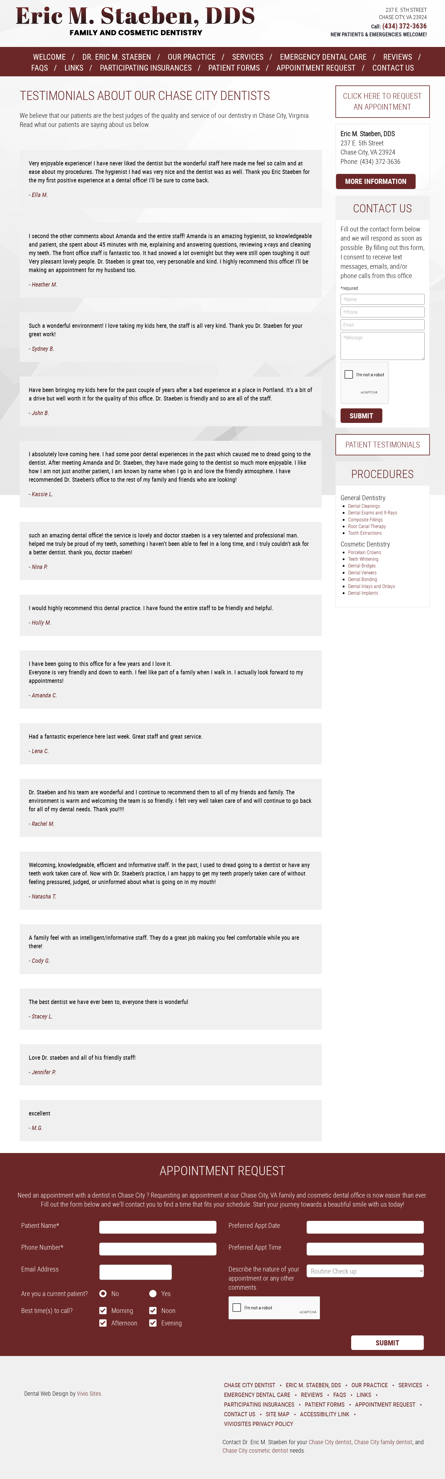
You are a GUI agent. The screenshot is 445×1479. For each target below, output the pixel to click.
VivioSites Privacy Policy (258, 1424)
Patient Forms (234, 67)
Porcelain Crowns (364, 552)
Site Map (277, 1414)
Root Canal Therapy (367, 526)
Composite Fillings (365, 519)
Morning (122, 1310)
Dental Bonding (362, 579)
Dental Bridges (362, 565)
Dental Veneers (362, 572)
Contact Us (393, 67)
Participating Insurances (146, 67)
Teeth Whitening (363, 559)
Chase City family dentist (383, 1442)
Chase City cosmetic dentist (255, 1450)
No (115, 1293)
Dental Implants (363, 593)
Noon (168, 1310)
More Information (376, 181)
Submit (361, 415)
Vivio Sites (89, 1393)
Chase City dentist (330, 1442)
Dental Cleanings (364, 506)
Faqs (39, 67)
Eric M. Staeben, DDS (313, 1385)
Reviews (397, 57)
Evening (171, 1322)
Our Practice (192, 57)
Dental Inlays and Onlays (371, 586)
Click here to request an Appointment (382, 101)
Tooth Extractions (365, 533)
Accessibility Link (324, 1414)
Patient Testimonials (382, 444)
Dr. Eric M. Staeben (116, 57)
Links (73, 67)
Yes (166, 1293)
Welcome (49, 57)
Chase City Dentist (249, 1385)
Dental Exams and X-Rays (372, 512)
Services (247, 57)
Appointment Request (316, 67)
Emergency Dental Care (323, 57)
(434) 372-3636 (404, 26)
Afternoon (124, 1322)
